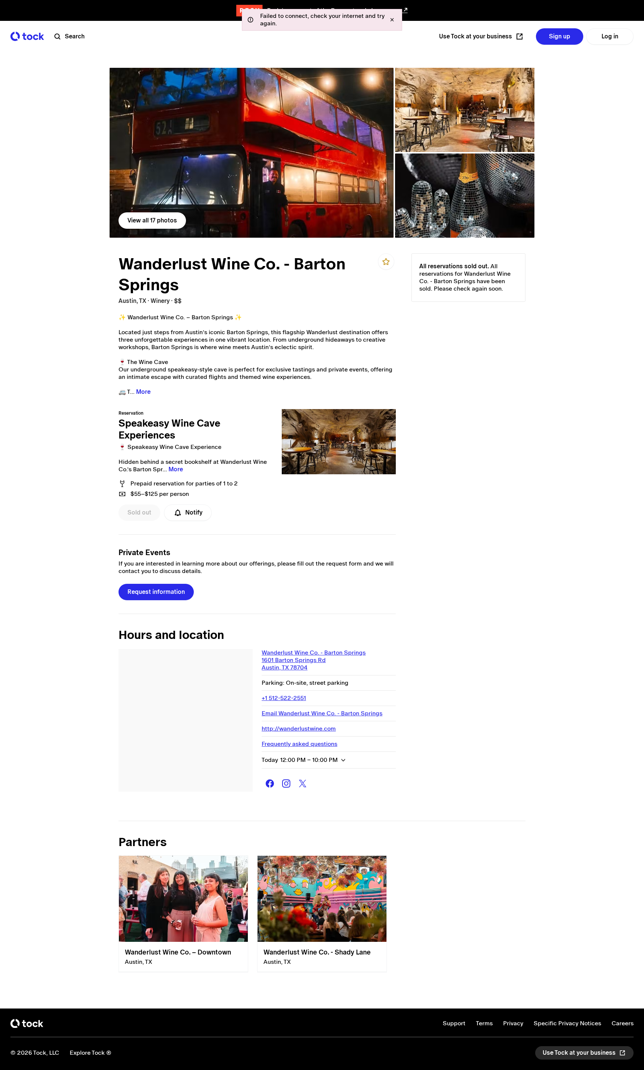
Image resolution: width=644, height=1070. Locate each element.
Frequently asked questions (299, 743)
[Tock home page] (27, 36)
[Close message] (392, 20)
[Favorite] (386, 261)
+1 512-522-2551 (284, 698)
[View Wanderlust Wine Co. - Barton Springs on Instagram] (286, 783)
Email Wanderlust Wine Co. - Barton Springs (322, 713)
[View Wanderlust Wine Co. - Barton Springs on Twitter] (302, 783)
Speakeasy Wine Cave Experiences (169, 429)
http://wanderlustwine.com (299, 728)
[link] (252, 153)
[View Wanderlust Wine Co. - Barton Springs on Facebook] (270, 783)
